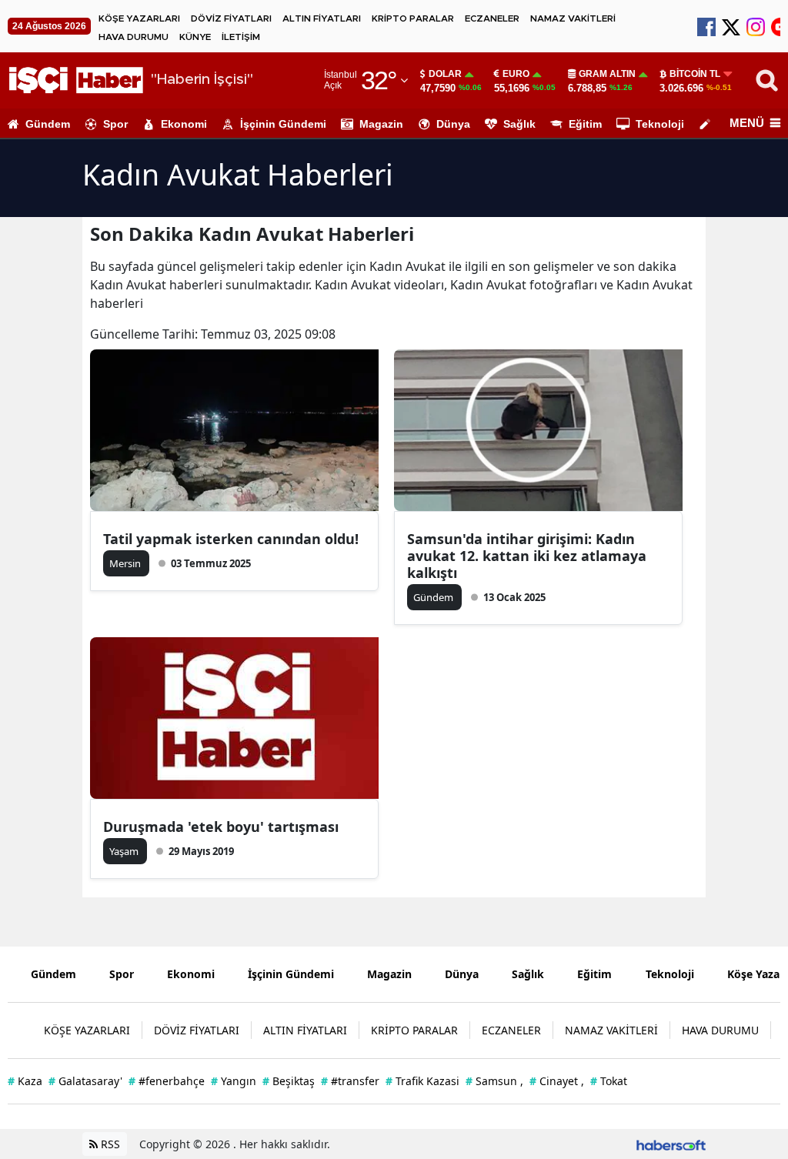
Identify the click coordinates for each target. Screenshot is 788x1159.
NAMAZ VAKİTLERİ (573, 18)
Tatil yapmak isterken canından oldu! (231, 538)
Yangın (233, 1081)
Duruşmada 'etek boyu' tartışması (221, 826)
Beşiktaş (288, 1081)
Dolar (445, 73)
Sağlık (519, 124)
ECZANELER (492, 18)
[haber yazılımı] (671, 1144)
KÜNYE (195, 37)
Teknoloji (660, 124)
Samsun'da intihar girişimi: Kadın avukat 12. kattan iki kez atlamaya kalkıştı (526, 555)
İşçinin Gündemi (283, 124)
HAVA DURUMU (133, 37)
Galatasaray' (85, 1081)
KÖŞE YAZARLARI (139, 18)
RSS (109, 1144)
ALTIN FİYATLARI (321, 18)
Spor (115, 124)
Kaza (25, 1081)
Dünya (453, 124)
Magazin (381, 124)
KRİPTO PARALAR (413, 18)
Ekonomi (184, 124)
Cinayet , (556, 1081)
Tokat (608, 1081)
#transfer (350, 1081)
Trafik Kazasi (422, 1081)
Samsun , (494, 1081)
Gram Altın (607, 73)
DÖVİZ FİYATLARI (231, 18)
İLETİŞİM (241, 37)
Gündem (47, 124)
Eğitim (585, 124)
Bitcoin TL (694, 73)
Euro (516, 73)
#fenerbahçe (167, 1081)
